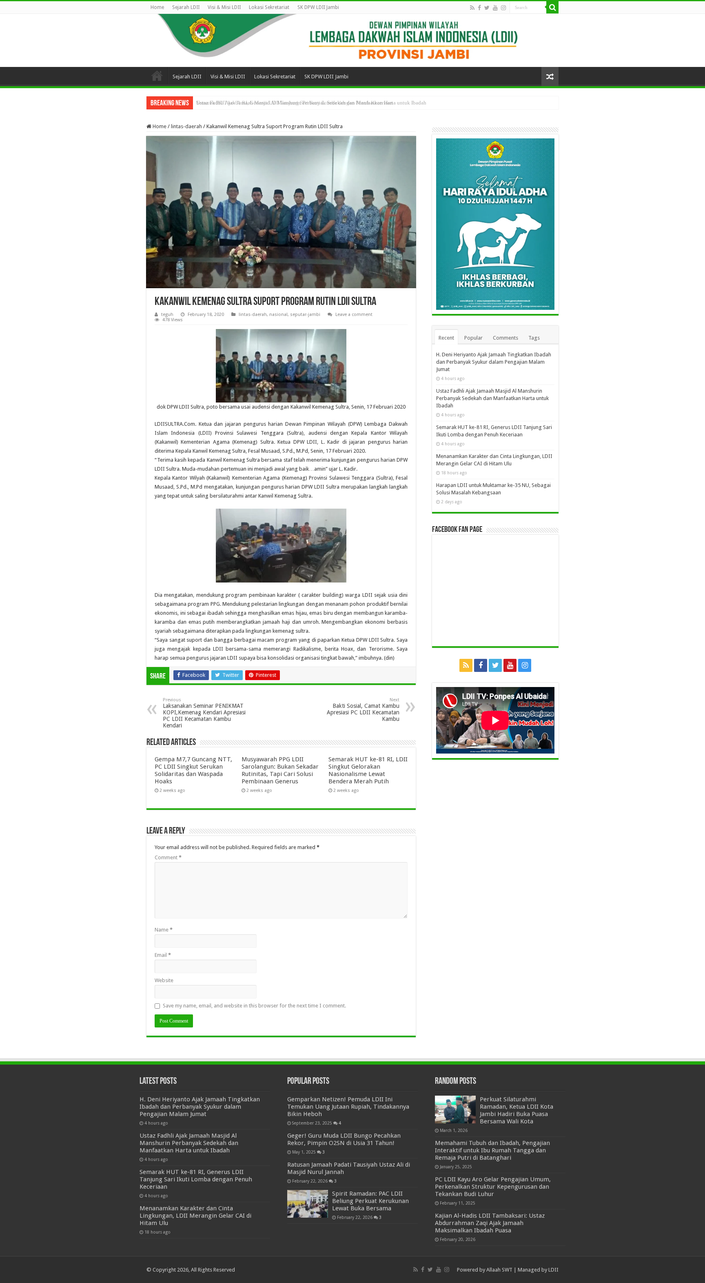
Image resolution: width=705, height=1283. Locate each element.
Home (157, 7)
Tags (534, 338)
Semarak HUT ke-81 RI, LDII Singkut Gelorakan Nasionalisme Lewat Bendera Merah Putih (368, 770)
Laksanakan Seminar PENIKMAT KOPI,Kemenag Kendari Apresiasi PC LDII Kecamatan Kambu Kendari (204, 713)
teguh (167, 314)
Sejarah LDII (186, 7)
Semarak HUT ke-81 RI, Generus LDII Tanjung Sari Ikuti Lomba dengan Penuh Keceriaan (294, 103)
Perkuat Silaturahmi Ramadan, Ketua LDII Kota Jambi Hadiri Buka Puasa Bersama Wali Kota (516, 1110)
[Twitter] (486, 8)
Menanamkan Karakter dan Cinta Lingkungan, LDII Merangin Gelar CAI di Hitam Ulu (195, 1216)
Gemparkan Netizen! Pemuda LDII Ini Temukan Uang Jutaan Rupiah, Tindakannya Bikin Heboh (348, 1107)
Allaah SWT (499, 1270)
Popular (473, 338)
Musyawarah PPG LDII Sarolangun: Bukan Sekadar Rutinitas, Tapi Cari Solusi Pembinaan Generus (280, 770)
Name (164, 930)
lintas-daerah (186, 126)
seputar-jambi (305, 314)
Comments (505, 338)
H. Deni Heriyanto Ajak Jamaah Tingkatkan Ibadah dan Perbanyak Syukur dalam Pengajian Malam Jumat (493, 361)
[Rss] (472, 8)
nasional (278, 314)
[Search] (552, 7)
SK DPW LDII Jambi (318, 7)
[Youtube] (495, 8)
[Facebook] (479, 8)
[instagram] (503, 8)
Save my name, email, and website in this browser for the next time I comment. (254, 1006)
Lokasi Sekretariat (269, 7)
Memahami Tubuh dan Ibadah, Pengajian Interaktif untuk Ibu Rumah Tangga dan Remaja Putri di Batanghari (492, 1150)
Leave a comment (353, 314)
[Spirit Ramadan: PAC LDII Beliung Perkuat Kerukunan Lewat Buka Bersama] (307, 1204)
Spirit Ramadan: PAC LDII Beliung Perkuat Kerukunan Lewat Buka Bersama (370, 1201)
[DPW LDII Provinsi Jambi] (352, 40)
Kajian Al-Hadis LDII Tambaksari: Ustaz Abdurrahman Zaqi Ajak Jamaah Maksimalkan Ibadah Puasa (490, 1223)
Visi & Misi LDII (224, 7)
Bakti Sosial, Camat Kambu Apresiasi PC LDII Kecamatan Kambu (363, 709)
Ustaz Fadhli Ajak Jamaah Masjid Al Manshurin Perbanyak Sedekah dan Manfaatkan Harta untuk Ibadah (492, 398)
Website (164, 980)
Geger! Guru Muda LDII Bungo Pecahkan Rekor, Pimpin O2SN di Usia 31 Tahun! (344, 1139)
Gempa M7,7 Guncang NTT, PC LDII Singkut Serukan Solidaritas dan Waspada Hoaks (193, 770)
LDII (553, 1270)
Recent (446, 338)
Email (163, 955)
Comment (168, 857)
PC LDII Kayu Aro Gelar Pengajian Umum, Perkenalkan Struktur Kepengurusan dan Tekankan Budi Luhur (493, 1187)
